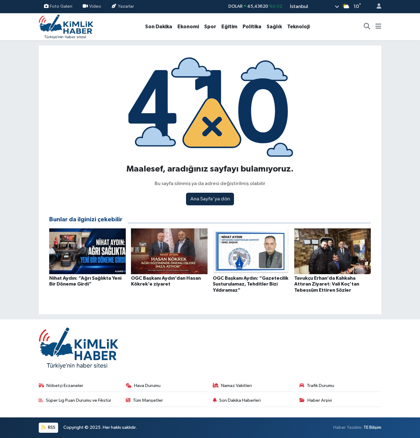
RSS (51, 427)
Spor (210, 26)
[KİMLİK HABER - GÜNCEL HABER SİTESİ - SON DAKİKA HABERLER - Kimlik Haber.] (66, 26)
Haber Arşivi (319, 400)
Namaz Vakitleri (236, 385)
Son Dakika (158, 26)
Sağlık (274, 26)
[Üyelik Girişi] (376, 6)
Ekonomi (188, 26)
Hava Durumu (147, 385)
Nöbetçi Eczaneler (64, 385)
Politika (252, 26)
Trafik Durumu (320, 385)
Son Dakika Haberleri (240, 400)
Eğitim (229, 26)
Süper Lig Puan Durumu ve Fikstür (78, 400)
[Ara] (367, 27)
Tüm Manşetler (148, 400)
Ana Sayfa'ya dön (210, 199)
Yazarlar (126, 6)
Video (95, 6)
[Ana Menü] (378, 27)
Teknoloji (298, 26)
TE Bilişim (372, 427)
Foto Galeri (61, 6)
